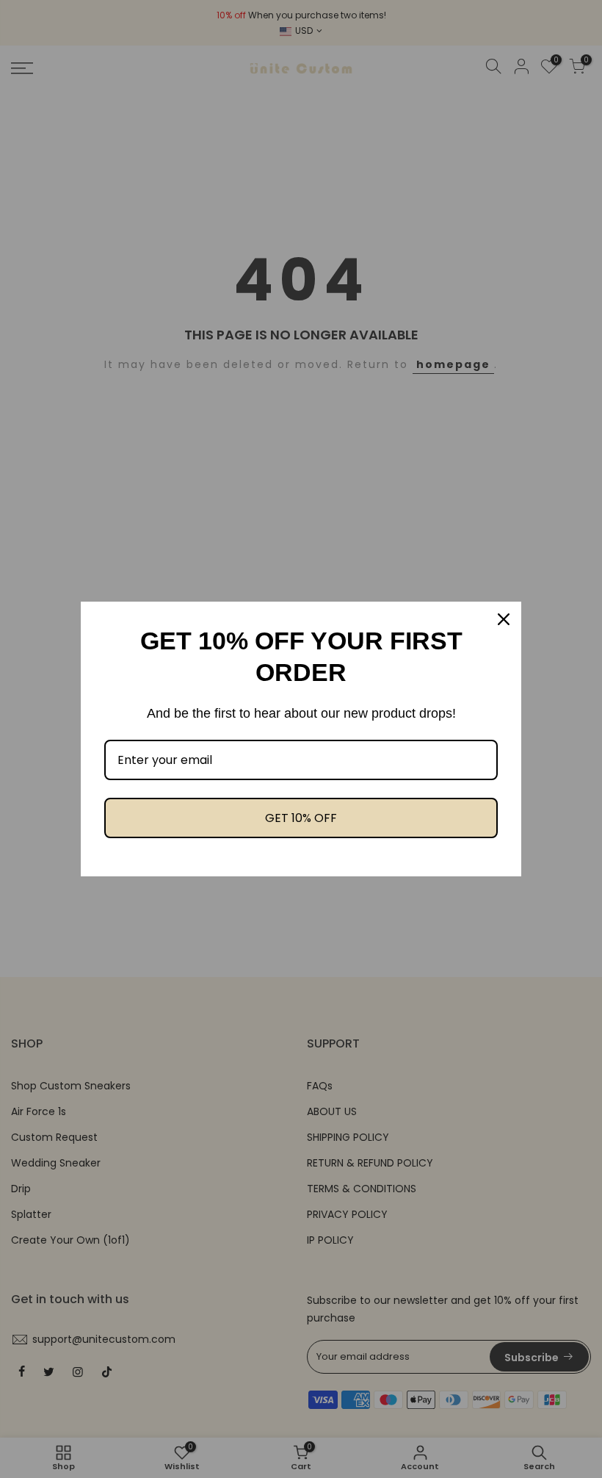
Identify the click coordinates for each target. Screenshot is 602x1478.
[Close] (503, 619)
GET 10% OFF (301, 818)
